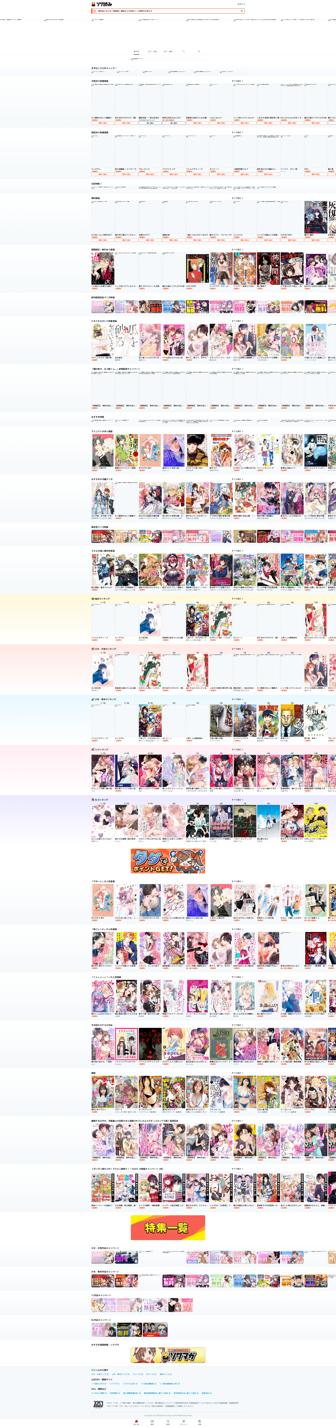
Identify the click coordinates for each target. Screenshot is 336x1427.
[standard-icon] (241, 11)
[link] (103, 72)
